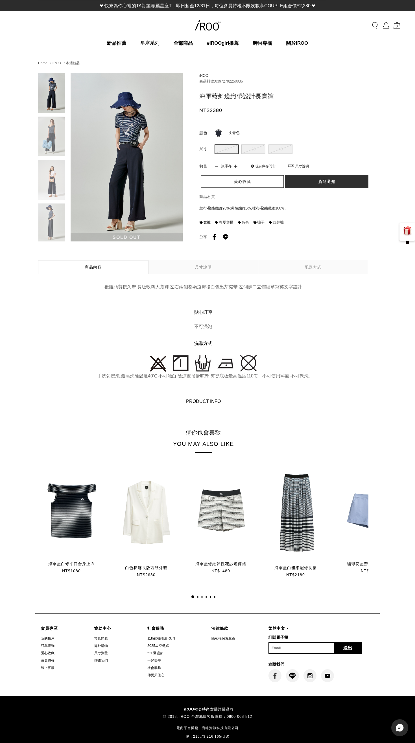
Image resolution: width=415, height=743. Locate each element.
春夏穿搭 (226, 222)
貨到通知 (326, 181)
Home (42, 63)
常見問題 (101, 638)
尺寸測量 (101, 653)
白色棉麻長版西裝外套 (146, 567)
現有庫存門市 (265, 166)
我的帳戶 (47, 638)
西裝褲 (278, 222)
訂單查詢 (47, 646)
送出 (347, 647)
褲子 (261, 222)
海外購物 (101, 646)
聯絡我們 (101, 660)
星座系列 (150, 43)
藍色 (245, 222)
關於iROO (297, 43)
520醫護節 (155, 653)
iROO (57, 63)
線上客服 (47, 668)
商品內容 (93, 267)
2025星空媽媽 (158, 646)
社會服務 (154, 668)
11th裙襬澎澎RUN (161, 638)
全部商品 (183, 43)
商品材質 (207, 197)
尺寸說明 (302, 166)
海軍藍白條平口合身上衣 (71, 563)
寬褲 (207, 222)
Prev (51, 76)
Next (51, 237)
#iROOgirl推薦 (223, 43)
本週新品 (73, 63)
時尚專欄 (262, 43)
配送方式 (313, 267)
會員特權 (47, 660)
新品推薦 (116, 43)
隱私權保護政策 (223, 638)
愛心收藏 (47, 653)
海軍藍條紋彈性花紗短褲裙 (220, 563)
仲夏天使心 (155, 675)
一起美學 (154, 660)
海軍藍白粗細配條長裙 (295, 567)
